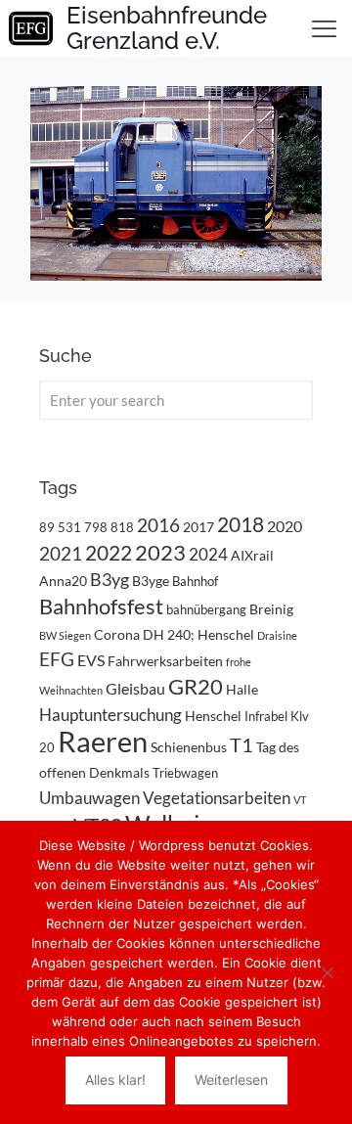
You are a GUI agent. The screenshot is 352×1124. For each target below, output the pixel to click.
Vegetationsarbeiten (216, 797)
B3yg (109, 579)
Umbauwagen (89, 797)
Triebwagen (185, 773)
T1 (241, 744)
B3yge (150, 580)
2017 (198, 526)
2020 (284, 526)
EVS (91, 660)
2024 (208, 554)
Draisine (277, 635)
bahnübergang (206, 609)
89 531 (60, 527)
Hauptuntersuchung (110, 714)
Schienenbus (189, 747)
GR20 (195, 686)
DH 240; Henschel (198, 634)
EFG (56, 659)
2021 (60, 553)
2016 (158, 525)
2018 (240, 524)
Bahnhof (195, 581)
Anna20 (63, 580)
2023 (160, 552)
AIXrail (252, 555)
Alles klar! (115, 1079)
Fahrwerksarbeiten (165, 660)
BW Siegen (65, 635)
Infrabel (265, 716)
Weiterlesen (231, 1079)
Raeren (103, 741)
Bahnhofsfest (101, 606)
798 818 (109, 527)
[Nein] (327, 972)
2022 (108, 552)
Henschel (213, 715)
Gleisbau (135, 688)
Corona (117, 634)
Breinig (271, 609)
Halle (242, 689)
